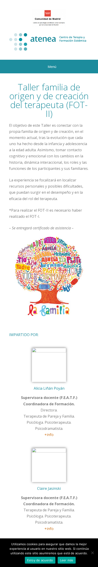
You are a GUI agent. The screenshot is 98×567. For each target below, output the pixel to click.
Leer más (66, 560)
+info (49, 434)
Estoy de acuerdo (40, 560)
